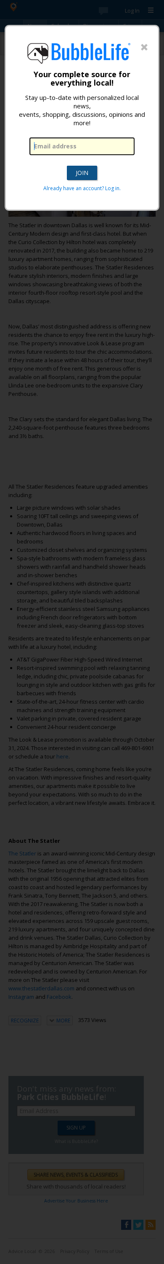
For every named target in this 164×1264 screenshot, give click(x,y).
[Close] (144, 47)
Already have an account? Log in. (82, 188)
